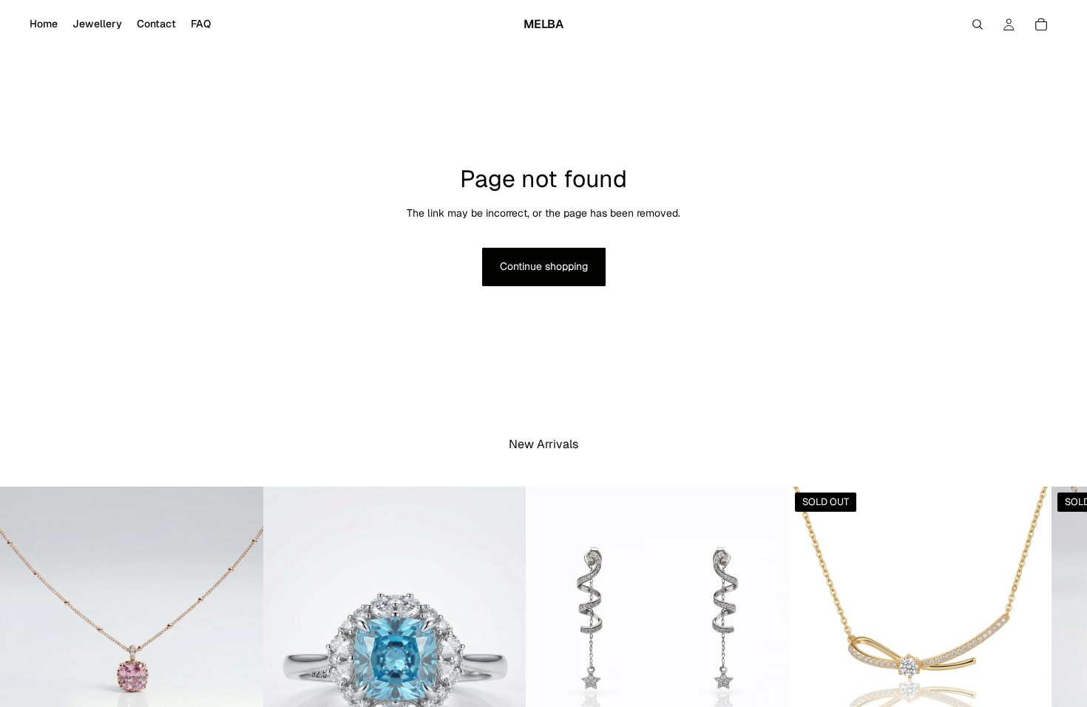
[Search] (977, 24)
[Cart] (1041, 24)
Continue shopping (544, 266)
